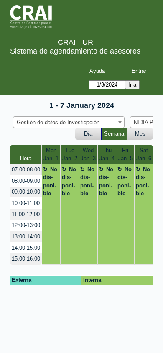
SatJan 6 (143, 154)
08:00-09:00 (26, 181)
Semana (114, 133)
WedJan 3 (88, 154)
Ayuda (97, 71)
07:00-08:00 (26, 169)
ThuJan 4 (107, 154)
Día (88, 133)
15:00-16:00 (26, 259)
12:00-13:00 (26, 225)
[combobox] (69, 122)
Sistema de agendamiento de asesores (75, 51)
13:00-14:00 (26, 236)
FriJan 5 (125, 154)
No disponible (50, 181)
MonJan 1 (51, 154)
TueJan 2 (69, 154)
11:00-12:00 (26, 214)
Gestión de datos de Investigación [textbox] (58, 122)
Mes (140, 133)
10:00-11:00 (26, 203)
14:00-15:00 (26, 248)
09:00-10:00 (26, 192)
